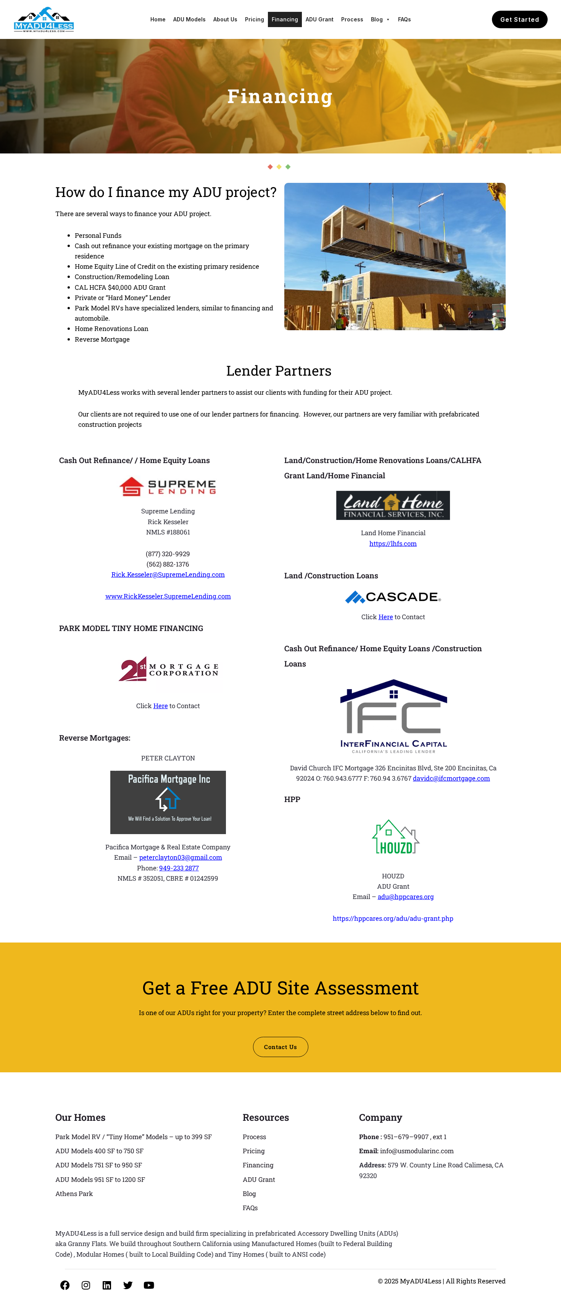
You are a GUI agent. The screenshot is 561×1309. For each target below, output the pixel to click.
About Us (225, 19)
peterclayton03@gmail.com (180, 857)
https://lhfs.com (393, 543)
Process (352, 19)
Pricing (254, 19)
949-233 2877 (179, 868)
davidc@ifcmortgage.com (451, 778)
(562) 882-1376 (168, 564)
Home (158, 19)
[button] (520, 19)
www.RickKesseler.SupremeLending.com (168, 596)
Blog (377, 19)
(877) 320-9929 (168, 553)
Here (160, 705)
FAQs (404, 19)
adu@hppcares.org (406, 896)
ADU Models (189, 19)
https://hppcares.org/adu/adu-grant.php (393, 918)
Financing (285, 19)
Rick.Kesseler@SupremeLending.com (168, 574)
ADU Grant (320, 19)
